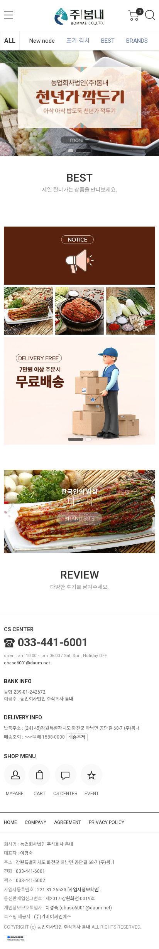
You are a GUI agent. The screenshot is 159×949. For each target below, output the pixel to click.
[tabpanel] (79, 103)
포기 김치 (78, 40)
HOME (10, 822)
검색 (150, 15)
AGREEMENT (67, 822)
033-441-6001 (53, 642)
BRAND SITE (79, 518)
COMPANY (35, 822)
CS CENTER (19, 629)
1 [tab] (70, 150)
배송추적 (76, 737)
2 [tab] (83, 150)
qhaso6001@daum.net (27, 662)
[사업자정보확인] (84, 889)
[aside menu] (8, 15)
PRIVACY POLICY (106, 822)
